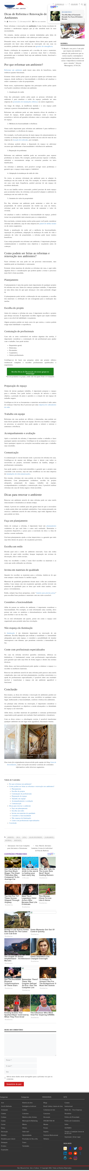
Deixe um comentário (40, 21)
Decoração (4, 1131)
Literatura (25, 1113)
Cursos (3, 1124)
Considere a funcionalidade (21, 816)
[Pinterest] (80, 1149)
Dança (3, 1128)
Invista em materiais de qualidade (23, 813)
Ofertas (24, 1128)
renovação (17, 840)
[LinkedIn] (65, 1154)
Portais (45, 1128)
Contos (3, 1121)
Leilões (24, 1110)
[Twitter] (75, 1149)
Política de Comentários (72, 1121)
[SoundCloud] (70, 1159)
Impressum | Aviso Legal (72, 1137)
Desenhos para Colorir (8, 1139)
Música (24, 1124)
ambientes (10, 837)
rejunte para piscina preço (45, 593)
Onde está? (25, 1131)
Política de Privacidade (72, 1117)
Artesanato (4, 1110)
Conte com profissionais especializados (25, 820)
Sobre (66, 1124)
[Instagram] (75, 1159)
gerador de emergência (44, 46)
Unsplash (30, 756)
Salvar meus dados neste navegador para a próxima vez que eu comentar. (30, 1078)
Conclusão (13, 823)
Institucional (69, 1106)
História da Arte (27, 1103)
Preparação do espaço (19, 796)
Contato (67, 1103)
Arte (2, 1103)
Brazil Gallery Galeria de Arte (53, 1106)
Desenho (4, 1135)
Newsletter (68, 1113)
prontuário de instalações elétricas (25, 102)
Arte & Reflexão (6, 1106)
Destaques (4, 1142)
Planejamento (16, 789)
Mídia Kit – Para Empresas (73, 1110)
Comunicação (16, 803)
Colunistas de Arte (49, 1110)
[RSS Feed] (65, 1149)
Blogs (45, 1103)
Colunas (3, 1117)
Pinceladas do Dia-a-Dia (30, 1139)
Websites (46, 1139)
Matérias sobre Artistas (29, 1117)
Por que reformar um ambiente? (20, 784)
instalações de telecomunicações (18, 474)
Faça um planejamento (20, 808)
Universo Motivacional (50, 1135)
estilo (24, 837)
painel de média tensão (48, 223)
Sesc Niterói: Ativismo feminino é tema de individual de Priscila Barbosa (41, 848)
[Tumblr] (80, 1154)
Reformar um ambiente (13, 70)
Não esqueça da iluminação (21, 818)
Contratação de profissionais (22, 794)
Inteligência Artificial (29, 1106)
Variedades (25, 1146)
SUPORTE (68, 1128)
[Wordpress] (65, 1159)
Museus (45, 1124)
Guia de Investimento (35, 837)
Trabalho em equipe (19, 799)
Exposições (4, 1150)
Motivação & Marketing (30, 1121)
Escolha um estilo (18, 811)
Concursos (46, 1113)
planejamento (51, 526)
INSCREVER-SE (49, 1121)
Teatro (24, 1142)
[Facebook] (70, 1149)
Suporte (45, 1131)
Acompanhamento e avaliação (22, 801)
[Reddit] (75, 1154)
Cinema (3, 1113)
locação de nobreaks (20, 140)
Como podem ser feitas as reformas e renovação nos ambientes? (31, 786)
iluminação (11, 633)
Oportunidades (26, 1135)
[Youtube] (70, 1154)
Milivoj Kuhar (46, 754)
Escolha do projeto (18, 791)
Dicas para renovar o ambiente (20, 806)
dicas (18, 837)
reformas (8, 840)
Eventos (3, 1146)
